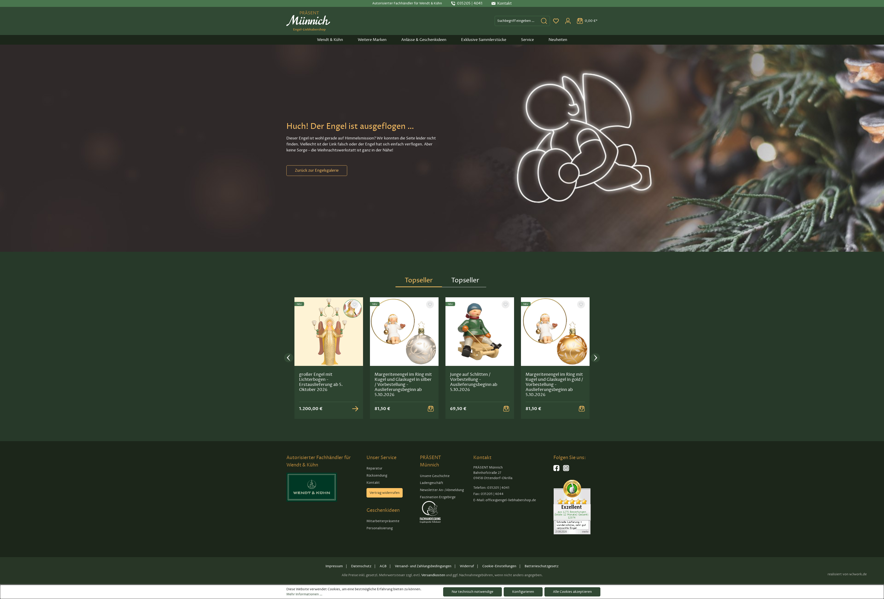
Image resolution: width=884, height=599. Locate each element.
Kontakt (373, 483)
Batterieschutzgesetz (541, 566)
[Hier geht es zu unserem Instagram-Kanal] (566, 470)
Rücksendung (376, 475)
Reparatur (374, 468)
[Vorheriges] (288, 358)
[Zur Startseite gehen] (308, 21)
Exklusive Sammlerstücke (483, 40)
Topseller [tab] (419, 280)
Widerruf (467, 566)
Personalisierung (379, 528)
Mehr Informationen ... (304, 594)
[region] (442, 358)
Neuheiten (558, 40)
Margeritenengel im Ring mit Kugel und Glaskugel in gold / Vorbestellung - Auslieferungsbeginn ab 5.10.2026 (554, 384)
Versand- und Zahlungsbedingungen (423, 566)
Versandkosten (433, 575)
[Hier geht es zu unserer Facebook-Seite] (556, 470)
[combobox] (516, 21)
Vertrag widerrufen (384, 493)
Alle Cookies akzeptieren (572, 592)
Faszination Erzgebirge (438, 497)
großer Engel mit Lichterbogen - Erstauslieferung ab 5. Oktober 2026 (321, 382)
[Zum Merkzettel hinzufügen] (354, 304)
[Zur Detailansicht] (355, 408)
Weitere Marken (372, 40)
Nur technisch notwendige (472, 592)
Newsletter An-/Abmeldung (442, 490)
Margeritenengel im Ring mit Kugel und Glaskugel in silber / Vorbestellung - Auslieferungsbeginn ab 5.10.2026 (403, 384)
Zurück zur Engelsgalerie (317, 170)
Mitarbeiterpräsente (382, 521)
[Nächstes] (595, 358)
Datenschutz (361, 566)
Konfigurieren (523, 592)
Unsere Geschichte (435, 476)
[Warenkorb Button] (431, 408)
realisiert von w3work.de (847, 574)
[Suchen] (544, 21)
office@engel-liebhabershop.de (511, 500)
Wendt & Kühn (330, 40)
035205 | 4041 (469, 3)
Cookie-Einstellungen (499, 566)
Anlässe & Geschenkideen (423, 40)
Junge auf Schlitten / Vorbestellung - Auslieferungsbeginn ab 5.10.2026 (473, 382)
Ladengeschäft (431, 483)
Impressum (334, 566)
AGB (383, 566)
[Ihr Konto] (568, 21)
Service (527, 40)
